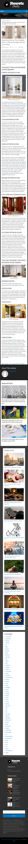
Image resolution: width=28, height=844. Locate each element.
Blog (6, 653)
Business (7, 655)
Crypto (7, 673)
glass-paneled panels (13, 105)
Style (6, 742)
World (6, 752)
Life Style (7, 714)
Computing (8, 671)
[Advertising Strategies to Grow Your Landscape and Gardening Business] (14, 412)
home (19, 363)
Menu (2, 11)
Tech (6, 744)
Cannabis (7, 657)
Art (6, 644)
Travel (6, 748)
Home (21, 47)
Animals (7, 642)
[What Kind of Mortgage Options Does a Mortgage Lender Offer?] (14, 431)
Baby (6, 646)
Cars (6, 659)
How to (7, 701)
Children (7, 667)
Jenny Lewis (6, 47)
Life (6, 712)
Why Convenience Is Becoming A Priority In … (16, 786)
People (7, 728)
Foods (6, 685)
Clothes (7, 669)
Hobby (7, 697)
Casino (7, 661)
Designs (6, 363)
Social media (8, 738)
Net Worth (7, 726)
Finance (7, 681)
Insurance (7, 705)
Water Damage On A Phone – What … (16, 799)
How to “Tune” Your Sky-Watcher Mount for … (16, 805)
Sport (6, 740)
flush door (5, 122)
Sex (6, 734)
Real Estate (8, 730)
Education (7, 675)
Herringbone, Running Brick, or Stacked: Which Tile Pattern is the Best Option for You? (13, 401)
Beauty (7, 649)
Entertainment (8, 677)
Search (14, 815)
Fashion (7, 679)
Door (10, 363)
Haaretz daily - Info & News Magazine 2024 (11, 839)
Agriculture (8, 638)
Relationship (8, 732)
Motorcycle (8, 720)
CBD (6, 663)
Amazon (7, 640)
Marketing (7, 718)
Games (7, 689)
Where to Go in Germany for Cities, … (16, 780)
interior (22, 363)
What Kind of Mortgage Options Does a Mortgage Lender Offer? (13, 440)
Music (6, 724)
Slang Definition (9, 736)
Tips (6, 746)
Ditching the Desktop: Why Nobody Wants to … (16, 793)
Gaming (7, 693)
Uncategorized (9, 750)
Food (6, 683)
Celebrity (7, 665)
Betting (7, 651)
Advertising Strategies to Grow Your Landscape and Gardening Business (12, 421)
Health (7, 695)
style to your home (12, 341)
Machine (7, 716)
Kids (6, 707)
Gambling (7, 687)
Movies (7, 722)
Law (6, 710)
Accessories (8, 636)
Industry (7, 703)
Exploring (14, 363)
